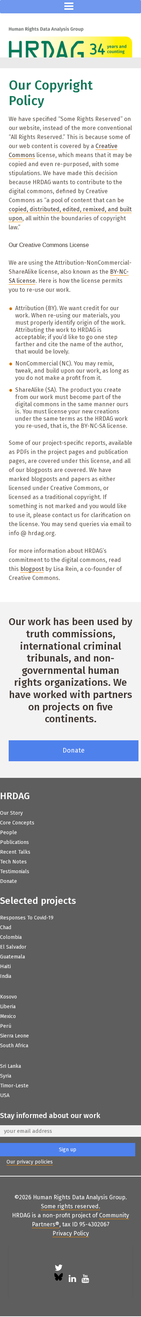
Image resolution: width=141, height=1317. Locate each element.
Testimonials (14, 871)
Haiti (5, 966)
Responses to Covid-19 (27, 918)
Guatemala (12, 957)
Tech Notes (13, 862)
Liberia (8, 1007)
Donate (74, 750)
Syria (5, 1076)
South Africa (14, 1046)
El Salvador (13, 947)
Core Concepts (17, 823)
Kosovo (8, 997)
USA (4, 1095)
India (5, 976)
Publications (14, 842)
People (8, 832)
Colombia (11, 937)
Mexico (8, 1016)
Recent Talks (15, 852)
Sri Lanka (10, 1066)
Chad (5, 927)
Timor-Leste (14, 1086)
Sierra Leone (14, 1036)
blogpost (32, 569)
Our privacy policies (30, 1162)
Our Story (11, 813)
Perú (5, 1026)
